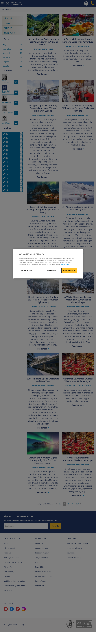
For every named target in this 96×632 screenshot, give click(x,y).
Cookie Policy (65, 264)
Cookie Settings (26, 270)
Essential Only (52, 270)
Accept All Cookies (69, 270)
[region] (48, 264)
